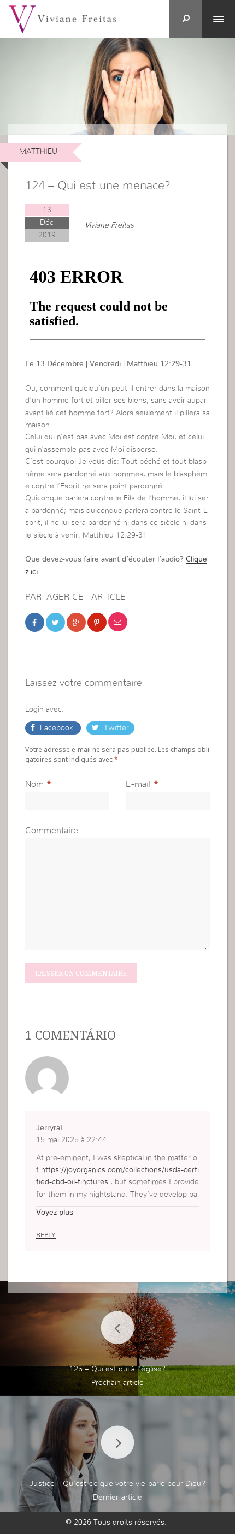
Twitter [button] (115, 728)
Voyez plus (54, 1212)
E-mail (138, 784)
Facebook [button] (56, 728)
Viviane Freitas (109, 225)
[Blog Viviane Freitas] (62, 18)
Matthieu (38, 152)
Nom (34, 784)
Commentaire (51, 830)
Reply (46, 1235)
